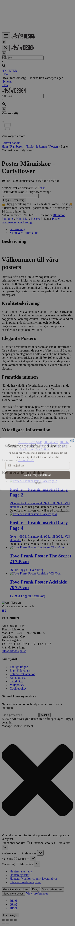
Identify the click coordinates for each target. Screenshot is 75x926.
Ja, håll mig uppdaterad (37, 474)
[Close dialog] (72, 439)
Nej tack (38, 482)
